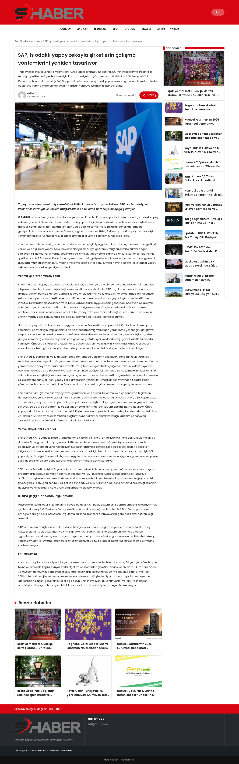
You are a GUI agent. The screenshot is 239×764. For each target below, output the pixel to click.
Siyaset (146, 29)
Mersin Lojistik (128, 759)
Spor (116, 29)
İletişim (92, 724)
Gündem (65, 29)
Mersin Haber (111, 759)
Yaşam (174, 29)
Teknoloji (100, 29)
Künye (104, 724)
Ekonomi (130, 29)
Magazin (82, 29)
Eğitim (161, 29)
